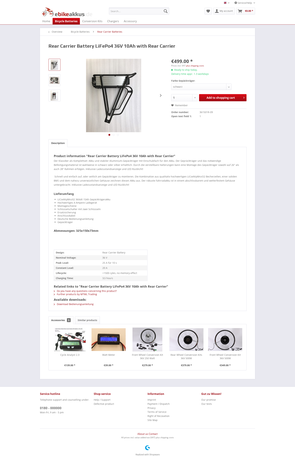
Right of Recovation (159, 416)
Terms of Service (157, 411)
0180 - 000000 (50, 408)
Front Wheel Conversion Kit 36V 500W (225, 356)
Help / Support (102, 399)
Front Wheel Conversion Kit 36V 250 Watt (147, 356)
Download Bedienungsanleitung (75, 304)
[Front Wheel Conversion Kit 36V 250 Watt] (147, 339)
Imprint (152, 399)
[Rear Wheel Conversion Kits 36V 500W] (186, 339)
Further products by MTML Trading (76, 294)
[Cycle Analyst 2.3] (70, 339)
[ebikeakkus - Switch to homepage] (67, 12)
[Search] (165, 11)
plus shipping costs (195, 65)
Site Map (153, 420)
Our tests (206, 403)
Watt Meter (108, 354)
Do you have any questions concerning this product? (86, 291)
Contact (153, 434)
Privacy (152, 408)
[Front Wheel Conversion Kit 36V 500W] (225, 339)
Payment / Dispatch (159, 403)
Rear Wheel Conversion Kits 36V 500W (186, 356)
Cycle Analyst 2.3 (69, 354)
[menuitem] (139, 11)
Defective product (104, 403)
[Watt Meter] (109, 339)
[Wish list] (208, 11)
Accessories (60, 320)
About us (143, 434)
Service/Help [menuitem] (245, 2)
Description (58, 143)
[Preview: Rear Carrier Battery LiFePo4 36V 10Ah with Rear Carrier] (54, 65)
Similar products (87, 320)
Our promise (208, 399)
